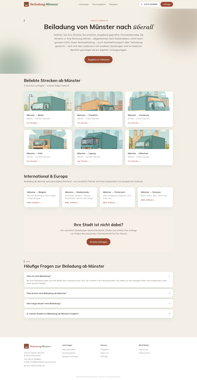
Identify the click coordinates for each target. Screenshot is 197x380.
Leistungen (84, 4)
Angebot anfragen (70, 356)
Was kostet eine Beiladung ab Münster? (98, 293)
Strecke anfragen (98, 242)
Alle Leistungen (69, 349)
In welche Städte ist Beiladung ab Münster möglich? (98, 313)
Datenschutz (144, 353)
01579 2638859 (150, 4)
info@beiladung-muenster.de (43, 362)
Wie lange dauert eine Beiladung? (98, 303)
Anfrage (166, 4)
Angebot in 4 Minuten (98, 59)
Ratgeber (113, 4)
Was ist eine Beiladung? (98, 276)
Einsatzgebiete (99, 4)
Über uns (104, 353)
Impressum (143, 349)
